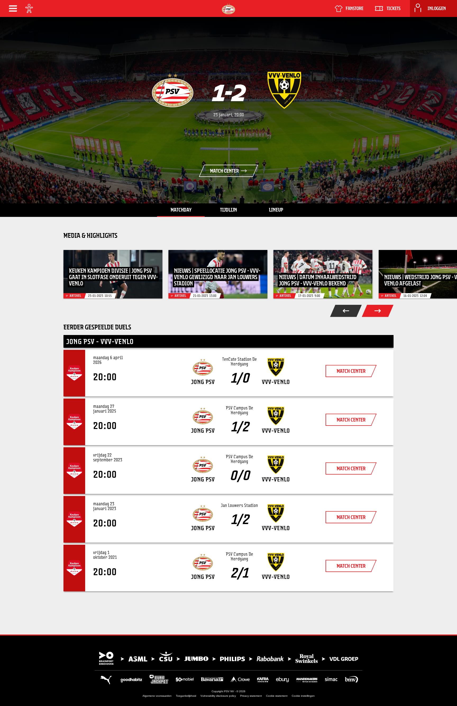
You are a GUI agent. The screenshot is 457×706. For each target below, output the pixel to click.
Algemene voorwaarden (157, 695)
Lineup (276, 210)
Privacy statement (251, 695)
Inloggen (437, 8)
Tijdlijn (228, 210)
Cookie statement (276, 695)
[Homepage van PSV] (228, 8)
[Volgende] (378, 311)
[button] (13, 8)
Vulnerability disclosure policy (218, 695)
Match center (224, 171)
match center (351, 371)
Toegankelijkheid (186, 695)
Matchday (181, 210)
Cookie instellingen (303, 695)
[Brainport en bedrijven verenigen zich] (228, 658)
